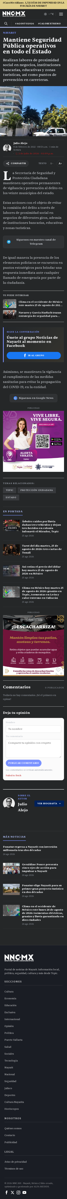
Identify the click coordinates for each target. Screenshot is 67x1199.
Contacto (9, 1135)
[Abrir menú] (61, 14)
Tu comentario (14, 736)
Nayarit (9, 32)
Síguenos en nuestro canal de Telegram (36, 241)
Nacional (9, 1074)
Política (9, 1033)
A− (51, 163)
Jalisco (8, 1088)
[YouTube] (24, 1192)
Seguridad (10, 1081)
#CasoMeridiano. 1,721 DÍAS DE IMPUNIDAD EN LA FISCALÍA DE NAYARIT (33, 4)
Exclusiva (9, 1012)
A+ (60, 163)
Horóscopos (11, 1108)
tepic (9, 490)
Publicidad (10, 1142)
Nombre (10, 722)
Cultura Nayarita (14, 1102)
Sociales (9, 1053)
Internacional (12, 1019)
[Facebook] (6, 1192)
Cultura (8, 991)
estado (11, 497)
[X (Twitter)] (12, 1192)
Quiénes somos (13, 1128)
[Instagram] (18, 1192)
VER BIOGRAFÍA (47, 803)
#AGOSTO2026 (24, 23)
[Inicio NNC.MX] (14, 14)
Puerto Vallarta (13, 1039)
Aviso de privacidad (15, 1161)
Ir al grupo (36, 355)
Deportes (9, 1095)
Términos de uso (13, 1168)
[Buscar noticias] (6, 23)
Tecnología (11, 1060)
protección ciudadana (36, 490)
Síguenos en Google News (36, 398)
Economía (10, 998)
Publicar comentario (23, 763)
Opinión (9, 1026)
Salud (7, 1047)
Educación (10, 1005)
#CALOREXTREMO (49, 23)
